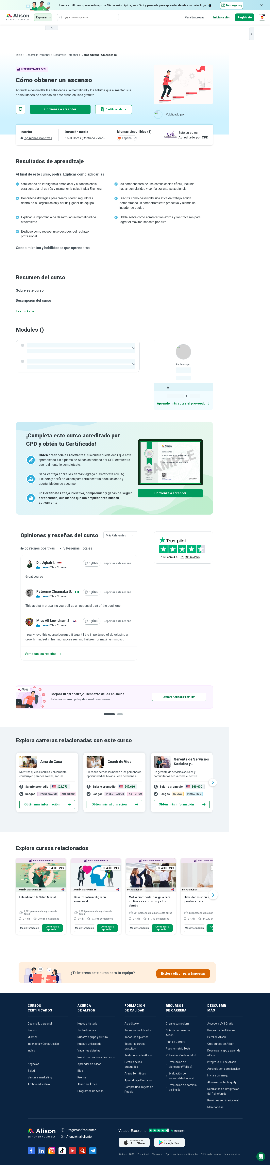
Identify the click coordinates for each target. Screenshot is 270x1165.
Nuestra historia (87, 1023)
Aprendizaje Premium (138, 1080)
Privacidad (143, 1154)
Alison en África (87, 1084)
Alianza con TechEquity (221, 1082)
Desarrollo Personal (66, 54)
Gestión (32, 1030)
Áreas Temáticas (135, 1073)
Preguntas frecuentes (81, 1130)
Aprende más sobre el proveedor (182, 403)
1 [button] (109, 717)
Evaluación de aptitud (182, 1055)
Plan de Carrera (175, 1041)
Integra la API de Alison (221, 1062)
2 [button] (121, 717)
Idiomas (33, 1037)
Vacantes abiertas (88, 1050)
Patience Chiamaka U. (54, 591)
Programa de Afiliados (221, 1030)
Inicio (19, 54)
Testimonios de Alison (138, 1055)
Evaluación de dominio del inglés (183, 1087)
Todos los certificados (138, 1030)
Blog (80, 1070)
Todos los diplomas (136, 1037)
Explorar (41, 17)
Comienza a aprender (60, 109)
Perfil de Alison (216, 1037)
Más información (29, 928)
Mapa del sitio (232, 1154)
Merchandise (215, 1107)
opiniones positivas (38, 138)
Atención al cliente (79, 1136)
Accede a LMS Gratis (220, 1023)
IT (29, 1057)
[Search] (61, 17)
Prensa (81, 1077)
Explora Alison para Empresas (183, 973)
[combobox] (120, 535)
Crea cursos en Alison (220, 1043)
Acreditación (132, 1023)
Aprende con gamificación (223, 1068)
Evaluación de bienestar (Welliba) (180, 1064)
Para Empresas (194, 17)
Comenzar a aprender (52, 928)
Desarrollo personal (38, 54)
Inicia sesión (221, 17)
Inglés (31, 1050)
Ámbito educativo (39, 1084)
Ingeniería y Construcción (43, 1043)
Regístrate (245, 17)
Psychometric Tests (178, 1048)
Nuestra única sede (89, 1043)
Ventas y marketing (40, 1077)
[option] (114, 697)
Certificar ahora (116, 109)
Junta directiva (86, 1030)
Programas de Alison (90, 1090)
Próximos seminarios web (223, 1100)
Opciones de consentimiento (181, 1154)
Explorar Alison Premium (179, 696)
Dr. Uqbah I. (45, 562)
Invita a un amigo (217, 1075)
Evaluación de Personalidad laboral (181, 1076)
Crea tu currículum (177, 1023)
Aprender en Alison (89, 1064)
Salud (31, 1070)
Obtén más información (41, 804)
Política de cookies (211, 1154)
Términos (157, 1154)
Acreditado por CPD (193, 137)
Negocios (33, 1064)
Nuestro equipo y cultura (92, 1037)
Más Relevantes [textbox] (116, 535)
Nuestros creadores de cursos (96, 1057)
